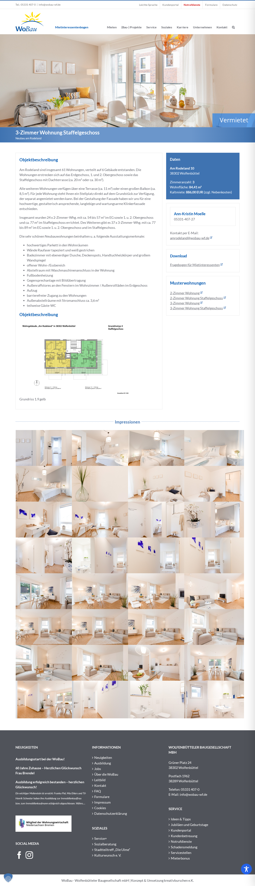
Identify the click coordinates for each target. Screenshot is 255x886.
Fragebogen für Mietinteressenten (195, 265)
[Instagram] (29, 855)
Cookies (100, 808)
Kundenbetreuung (184, 836)
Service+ (100, 838)
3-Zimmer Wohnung (185, 303)
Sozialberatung (105, 844)
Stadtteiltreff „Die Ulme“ (112, 850)
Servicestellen (181, 853)
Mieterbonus (180, 858)
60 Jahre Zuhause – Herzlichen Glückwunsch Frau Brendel (48, 770)
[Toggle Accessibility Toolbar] (246, 869)
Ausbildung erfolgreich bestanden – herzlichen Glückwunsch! (49, 784)
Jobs (97, 769)
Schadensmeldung (184, 847)
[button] (233, 21)
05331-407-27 (184, 219)
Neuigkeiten (103, 757)
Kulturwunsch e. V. (107, 855)
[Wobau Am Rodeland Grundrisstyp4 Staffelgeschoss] (75, 324)
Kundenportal (181, 830)
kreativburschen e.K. (179, 880)
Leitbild (99, 780)
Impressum (102, 802)
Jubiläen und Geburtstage (189, 825)
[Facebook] (19, 855)
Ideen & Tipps (181, 819)
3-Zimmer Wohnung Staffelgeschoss (196, 308)
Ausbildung (102, 763)
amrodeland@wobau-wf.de (189, 238)
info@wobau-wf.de (49, 4)
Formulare (101, 797)
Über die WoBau (106, 774)
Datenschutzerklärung (110, 813)
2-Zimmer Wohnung (185, 293)
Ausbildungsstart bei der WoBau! (40, 759)
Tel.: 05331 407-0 (25, 4)
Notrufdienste (181, 841)
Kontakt (100, 785)
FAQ (97, 791)
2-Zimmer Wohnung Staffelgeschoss (196, 298)
